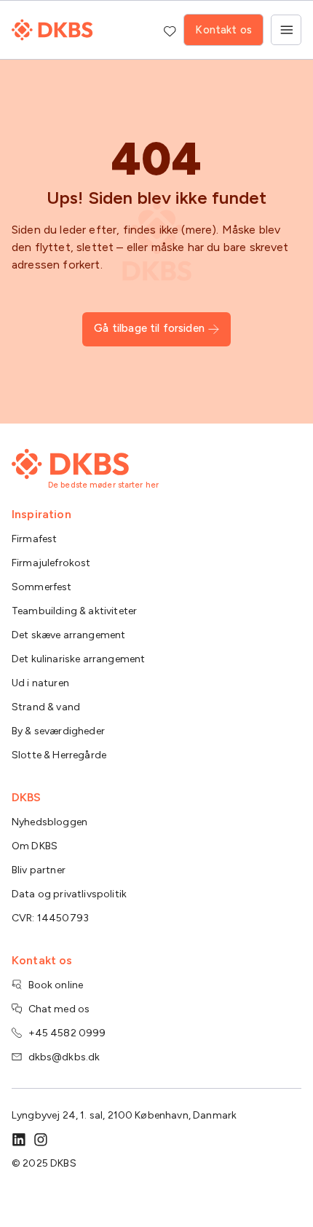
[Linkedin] (19, 1139)
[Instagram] (40, 1139)
